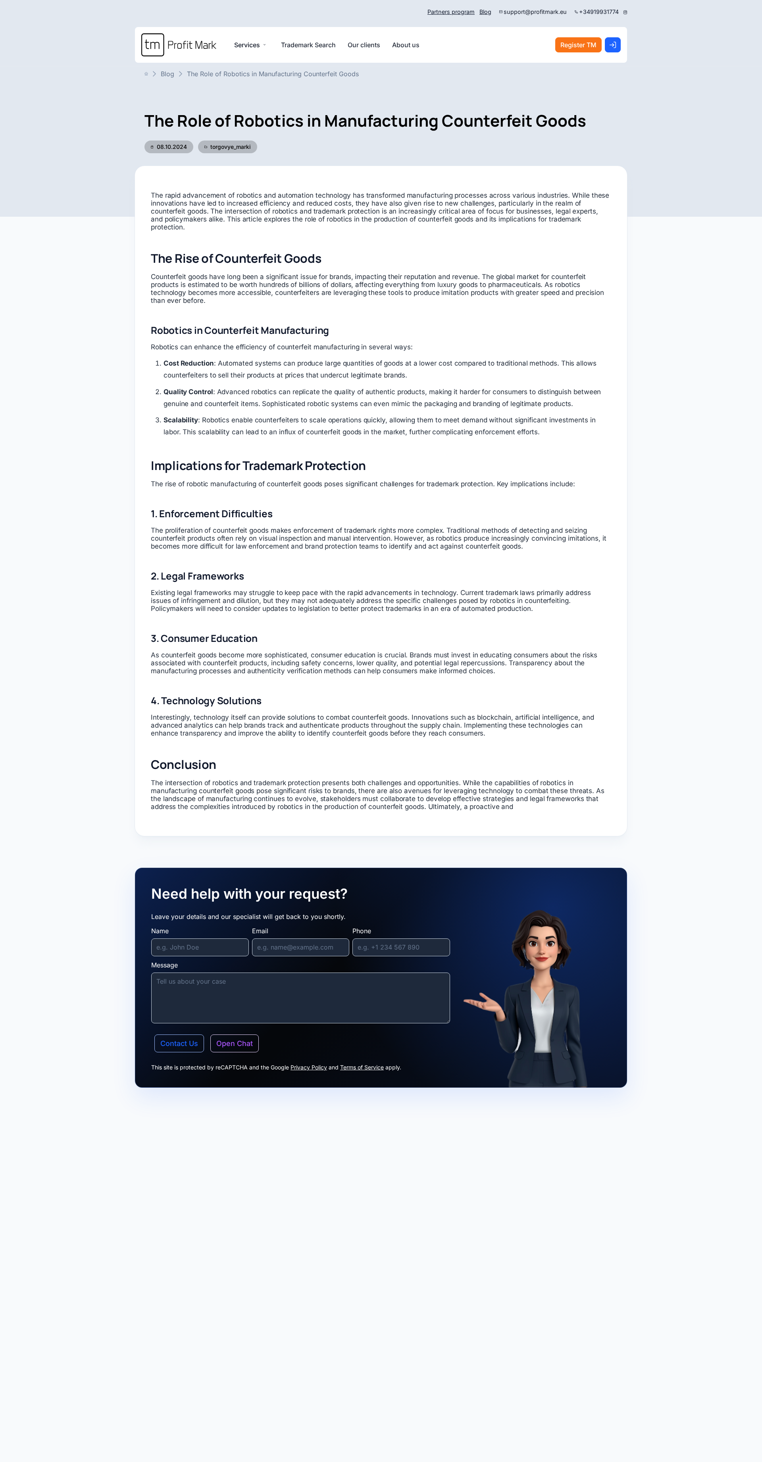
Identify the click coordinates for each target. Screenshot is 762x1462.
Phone (361, 931)
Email (260, 931)
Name (160, 931)
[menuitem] (308, 45)
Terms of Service (362, 1067)
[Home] (178, 44)
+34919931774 (599, 11)
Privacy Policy (309, 1067)
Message (164, 965)
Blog (485, 11)
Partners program (451, 11)
